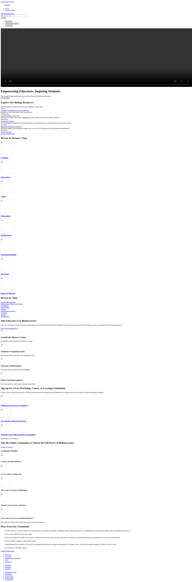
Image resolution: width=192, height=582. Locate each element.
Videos (3, 196)
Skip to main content (7, 2)
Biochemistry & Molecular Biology (12, 304)
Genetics (3, 315)
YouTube (8, 569)
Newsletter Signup (10, 572)
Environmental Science (8, 311)
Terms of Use (9, 576)
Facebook (8, 565)
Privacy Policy (9, 577)
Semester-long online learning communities (18, 435)
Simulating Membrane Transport (11, 126)
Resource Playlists (8, 293)
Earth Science (5, 307)
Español (7, 5)
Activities (4, 158)
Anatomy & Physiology (8, 302)
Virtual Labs (6, 235)
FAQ (6, 560)
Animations (5, 216)
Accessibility (9, 579)
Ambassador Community (13, 558)
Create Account (10, 10)
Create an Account (6, 447)
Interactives (5, 177)
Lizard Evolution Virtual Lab (10, 116)
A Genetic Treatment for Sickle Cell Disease (15, 110)
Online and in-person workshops (14, 405)
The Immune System (7, 121)
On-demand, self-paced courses (13, 421)
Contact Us (8, 562)
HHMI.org (8, 574)
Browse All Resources (8, 134)
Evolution (4, 313)
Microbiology (5, 316)
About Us (8, 554)
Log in (7, 8)
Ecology (3, 309)
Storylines (5, 274)
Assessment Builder (8, 255)
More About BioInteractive (9, 328)
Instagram (8, 567)
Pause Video (5, 98)
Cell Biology (5, 306)
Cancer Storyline (6, 132)
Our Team (8, 556)
